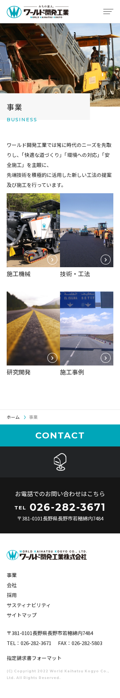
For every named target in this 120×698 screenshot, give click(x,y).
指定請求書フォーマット (34, 657)
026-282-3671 (36, 642)
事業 (12, 574)
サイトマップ (22, 614)
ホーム (13, 417)
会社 (12, 584)
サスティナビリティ (29, 604)
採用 (12, 594)
